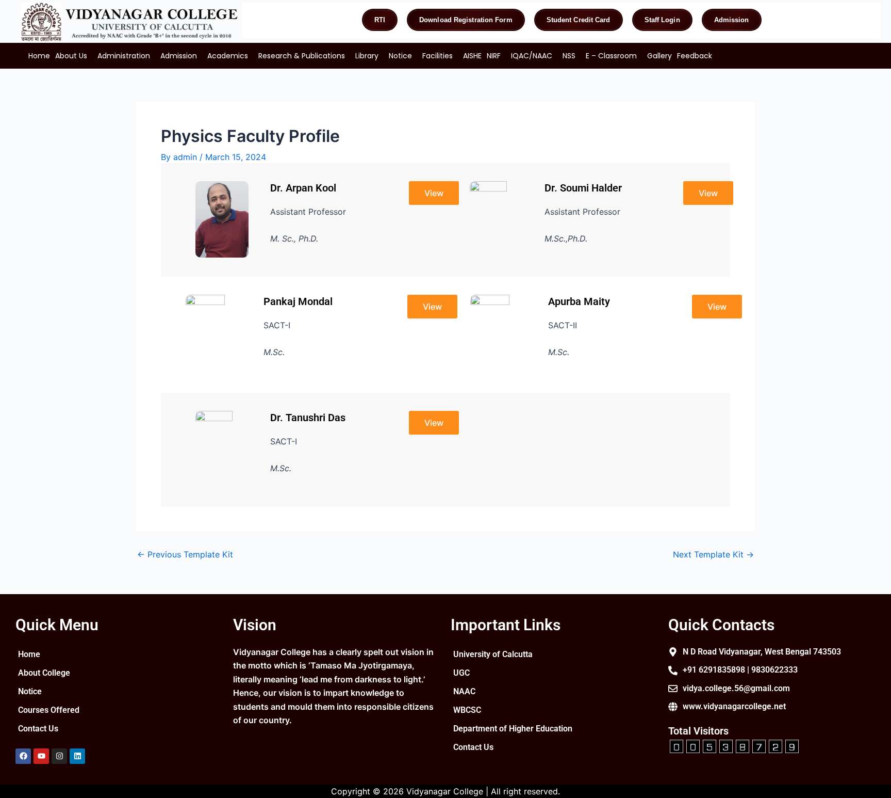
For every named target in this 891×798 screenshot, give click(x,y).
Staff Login (662, 20)
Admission (731, 20)
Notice (400, 56)
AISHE (472, 56)
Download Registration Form (466, 20)
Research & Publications (301, 56)
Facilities (437, 56)
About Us (71, 56)
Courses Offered (48, 710)
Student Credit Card (578, 20)
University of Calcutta (493, 654)
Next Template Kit (713, 554)
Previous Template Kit (185, 554)
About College (44, 673)
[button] (74, 56)
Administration (123, 56)
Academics (227, 56)
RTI (379, 20)
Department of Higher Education (512, 728)
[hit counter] (734, 745)
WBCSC (467, 710)
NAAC (464, 691)
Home (39, 56)
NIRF (494, 56)
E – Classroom (611, 56)
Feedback (694, 56)
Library (366, 56)
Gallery (659, 56)
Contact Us (38, 728)
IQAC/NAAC (531, 56)
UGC (461, 673)
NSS (569, 56)
